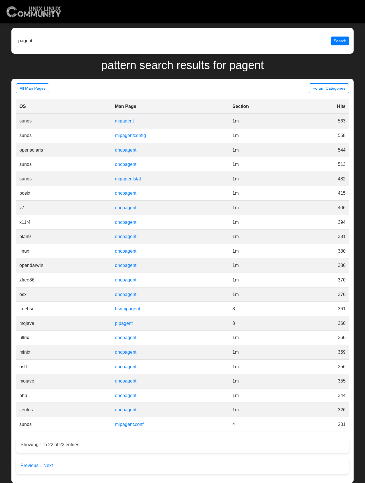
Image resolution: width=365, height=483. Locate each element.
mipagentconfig (130, 135)
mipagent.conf (129, 424)
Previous (30, 465)
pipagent (124, 323)
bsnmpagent (127, 308)
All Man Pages (33, 88)
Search (340, 41)
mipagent (124, 120)
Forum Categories (329, 88)
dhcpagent (125, 150)
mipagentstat (128, 178)
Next (48, 465)
